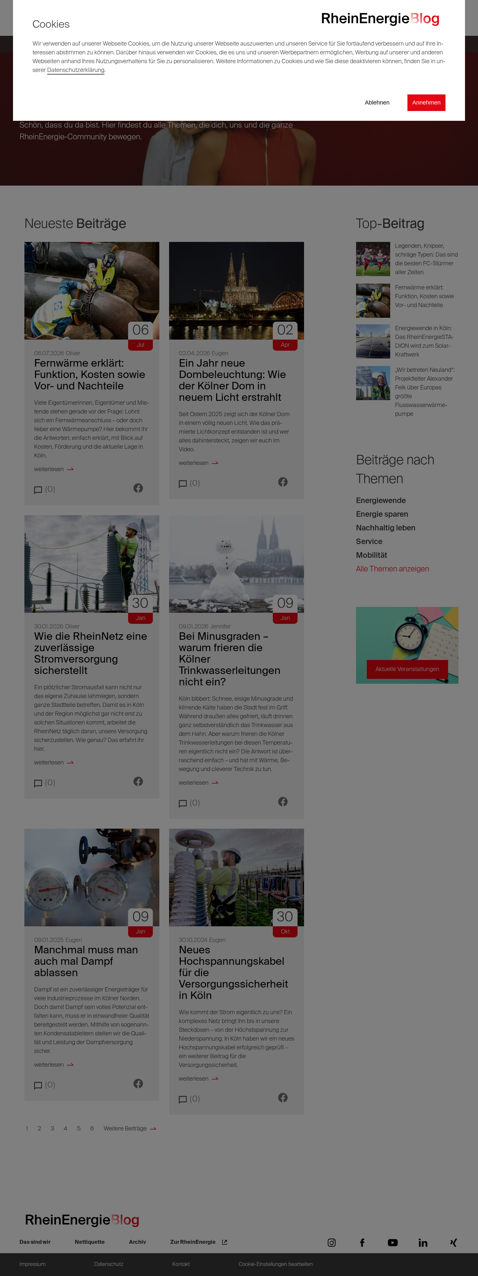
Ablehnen (377, 102)
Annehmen (426, 102)
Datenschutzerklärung (75, 70)
